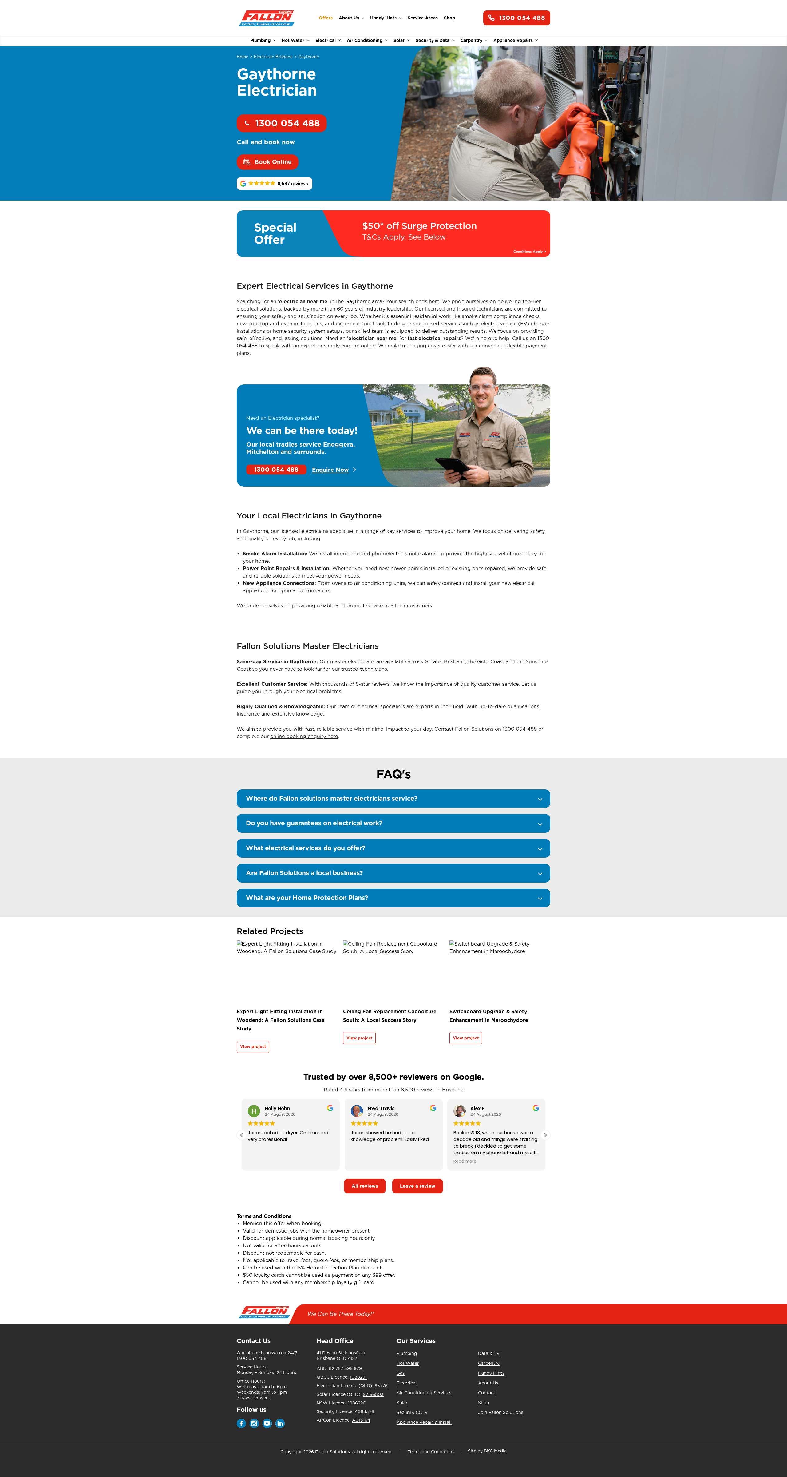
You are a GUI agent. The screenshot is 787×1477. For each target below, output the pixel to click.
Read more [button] (465, 1161)
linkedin (280, 1423)
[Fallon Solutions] (267, 18)
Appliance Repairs (513, 40)
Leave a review (417, 1186)
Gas (401, 1373)
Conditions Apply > (529, 252)
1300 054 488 (522, 18)
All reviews (365, 1186)
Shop (449, 17)
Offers (326, 17)
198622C (357, 1402)
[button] (274, 183)
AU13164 (361, 1420)
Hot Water (293, 40)
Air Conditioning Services (424, 1392)
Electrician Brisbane (273, 56)
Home (242, 56)
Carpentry (471, 40)
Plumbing (260, 40)
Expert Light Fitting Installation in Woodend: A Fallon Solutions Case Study (281, 1020)
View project (253, 1046)
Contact (486, 1392)
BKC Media (495, 1450)
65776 (381, 1385)
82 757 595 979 (345, 1368)
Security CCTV (412, 1412)
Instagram (254, 1423)
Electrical (325, 40)
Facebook (241, 1423)
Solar (399, 40)
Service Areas (423, 17)
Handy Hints (383, 17)
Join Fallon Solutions (500, 1412)
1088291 (358, 1377)
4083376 (364, 1411)
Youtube (267, 1423)
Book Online (273, 162)
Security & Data (432, 40)
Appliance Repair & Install (424, 1422)
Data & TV (489, 1353)
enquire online (358, 346)
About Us (349, 17)
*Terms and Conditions (430, 1451)
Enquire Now (330, 470)
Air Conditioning (364, 40)
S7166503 (373, 1394)
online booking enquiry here (304, 736)
